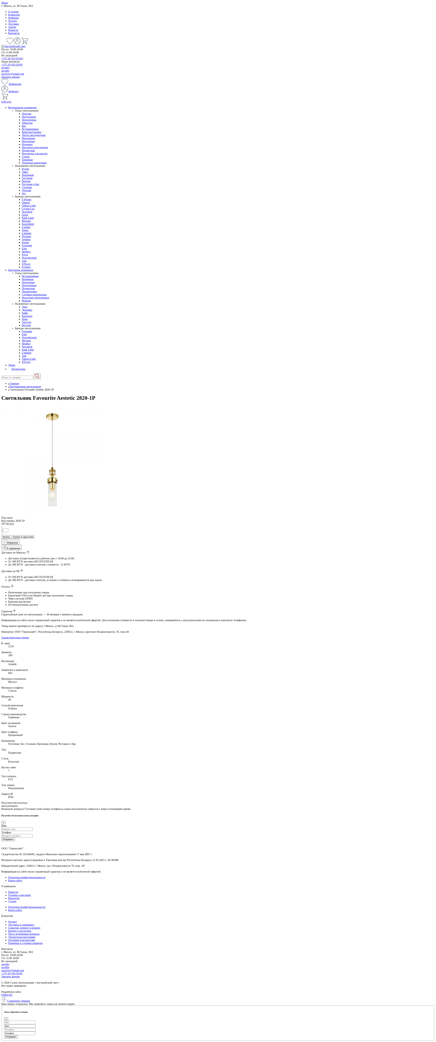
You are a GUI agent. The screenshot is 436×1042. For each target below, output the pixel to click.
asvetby (5, 67)
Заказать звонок (10, 76)
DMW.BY (7, 994)
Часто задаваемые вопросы (24, 933)
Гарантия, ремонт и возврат (24, 927)
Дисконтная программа (21, 937)
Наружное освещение (20, 270)
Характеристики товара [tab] (15, 637)
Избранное (14, 84)
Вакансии (14, 898)
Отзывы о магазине (19, 895)
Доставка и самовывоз (21, 924)
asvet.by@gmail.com (12, 73)
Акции (12, 27)
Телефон (6, 832)
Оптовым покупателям (21, 940)
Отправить (8, 839)
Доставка (13, 23)
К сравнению (13, 548)
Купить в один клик (23, 537)
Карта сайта (15, 880)
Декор (11, 365)
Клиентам (14, 14)
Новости (13, 30)
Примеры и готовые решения (25, 943)
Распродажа (18, 369)
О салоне (13, 11)
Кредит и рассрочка (19, 930)
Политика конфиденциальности (26, 877)
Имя (3, 825)
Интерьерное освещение (22, 107)
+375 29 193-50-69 (11, 58)
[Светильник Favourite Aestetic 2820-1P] (52, 514)
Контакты (14, 33)
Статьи (12, 901)
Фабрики (13, 17)
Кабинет (13, 91)
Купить (6, 537)
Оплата (12, 20)
